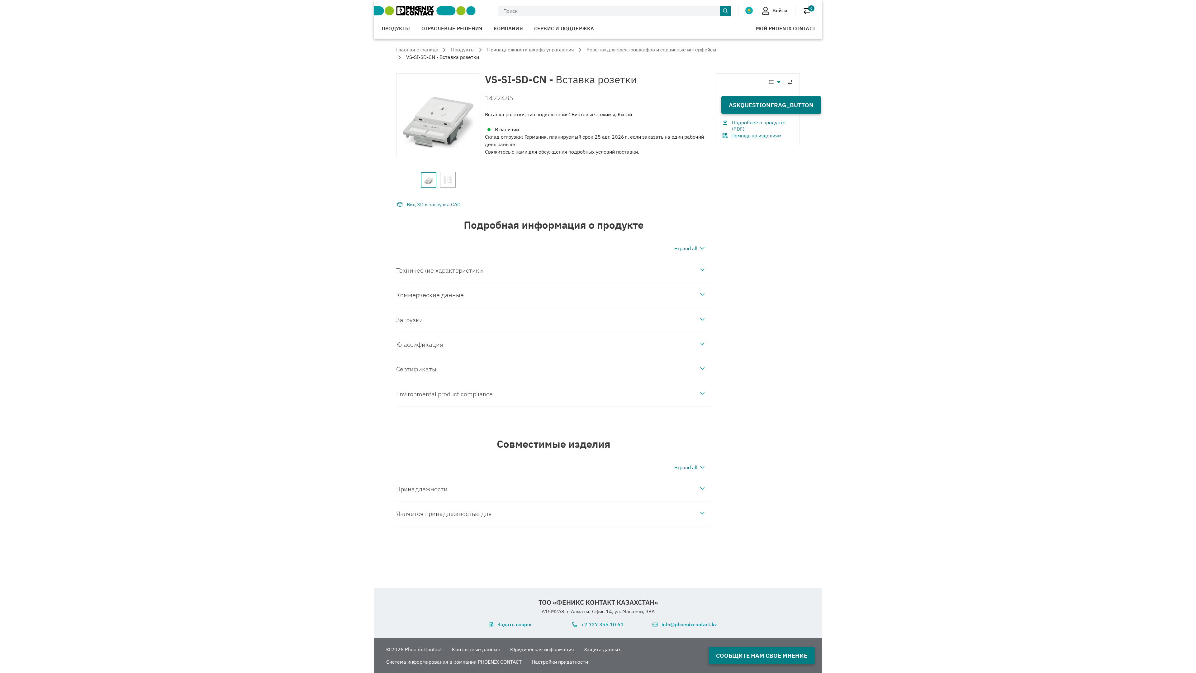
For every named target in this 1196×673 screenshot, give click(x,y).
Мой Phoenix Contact (785, 28)
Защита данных (602, 649)
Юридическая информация (542, 649)
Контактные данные (476, 649)
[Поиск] (725, 11)
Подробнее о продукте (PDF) (758, 125)
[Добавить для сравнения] (790, 82)
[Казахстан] (749, 11)
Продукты (396, 28)
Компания (508, 28)
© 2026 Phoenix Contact (414, 649)
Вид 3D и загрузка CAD (434, 204)
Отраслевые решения (452, 28)
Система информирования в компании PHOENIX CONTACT (454, 662)
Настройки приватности (560, 662)
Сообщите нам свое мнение (761, 655)
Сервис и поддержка (564, 28)
